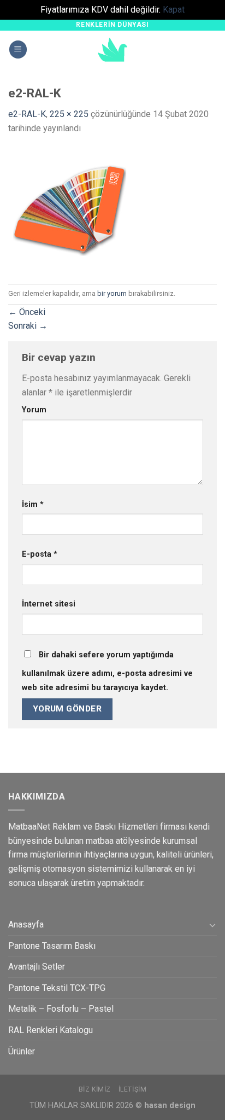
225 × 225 (69, 114)
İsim (33, 504)
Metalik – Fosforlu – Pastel (61, 1009)
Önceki (26, 312)
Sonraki (28, 325)
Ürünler (21, 1051)
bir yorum (112, 293)
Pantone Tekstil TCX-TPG (56, 988)
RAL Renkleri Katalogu (50, 1030)
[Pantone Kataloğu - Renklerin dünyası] (112, 50)
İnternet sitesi (48, 604)
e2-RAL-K (27, 114)
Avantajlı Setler (36, 966)
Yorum (34, 410)
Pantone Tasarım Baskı (52, 946)
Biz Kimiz (95, 1089)
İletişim (133, 1089)
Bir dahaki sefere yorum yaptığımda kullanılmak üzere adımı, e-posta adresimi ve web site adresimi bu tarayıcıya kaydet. (107, 671)
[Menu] (18, 49)
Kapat (174, 9)
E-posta (39, 554)
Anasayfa (26, 924)
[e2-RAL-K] (69, 209)
